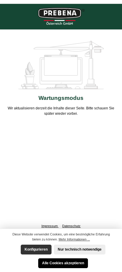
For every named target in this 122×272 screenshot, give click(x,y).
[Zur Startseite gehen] (61, 16)
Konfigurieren (36, 249)
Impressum (50, 226)
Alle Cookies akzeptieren (63, 263)
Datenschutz (71, 226)
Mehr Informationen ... (74, 239)
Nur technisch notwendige (80, 249)
